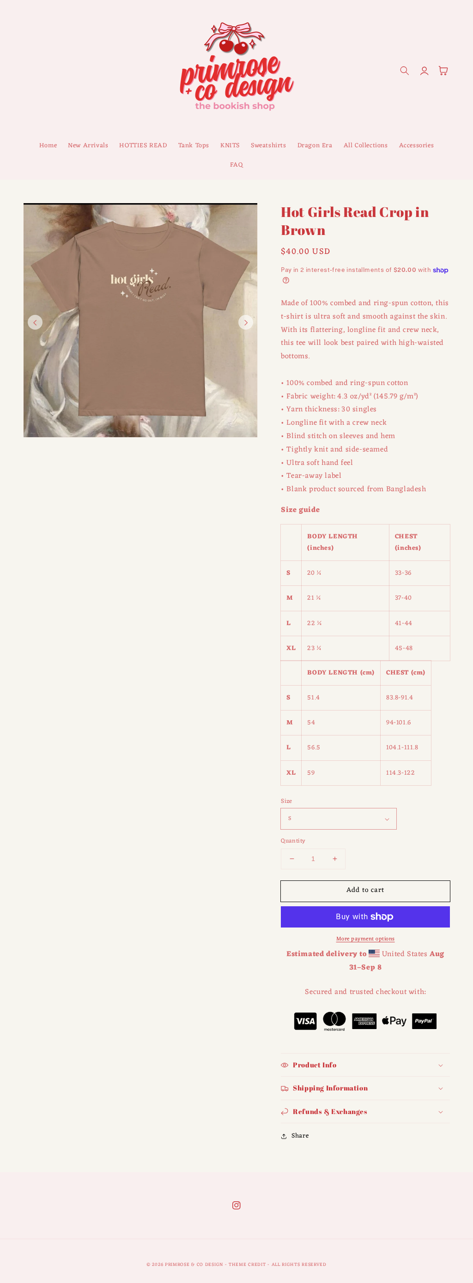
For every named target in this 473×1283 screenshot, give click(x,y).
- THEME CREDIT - (248, 1265)
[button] (404, 70)
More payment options (365, 939)
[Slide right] (245, 322)
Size (286, 801)
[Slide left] (35, 322)
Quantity (293, 841)
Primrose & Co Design (194, 1265)
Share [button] (300, 1136)
